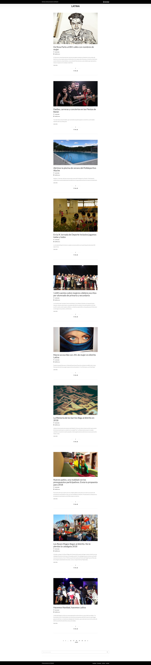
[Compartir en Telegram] (77, 71)
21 (85, 640)
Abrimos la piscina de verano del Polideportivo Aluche (74, 169)
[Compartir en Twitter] (75, 71)
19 (79, 640)
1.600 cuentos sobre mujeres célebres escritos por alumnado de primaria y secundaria (74, 294)
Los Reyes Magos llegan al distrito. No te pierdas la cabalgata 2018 (72, 545)
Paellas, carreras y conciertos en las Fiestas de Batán (74, 110)
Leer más (55, 65)
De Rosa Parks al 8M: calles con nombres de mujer (73, 48)
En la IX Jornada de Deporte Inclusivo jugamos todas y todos (74, 235)
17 (73, 640)
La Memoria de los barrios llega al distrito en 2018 (73, 419)
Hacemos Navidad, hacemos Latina (69, 607)
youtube (107, 663)
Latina (75, 6)
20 (82, 640)
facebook (94, 663)
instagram (99, 663)
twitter (103, 663)
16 (70, 640)
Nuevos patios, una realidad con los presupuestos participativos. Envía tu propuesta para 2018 (75, 482)
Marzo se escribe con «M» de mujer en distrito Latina (74, 356)
